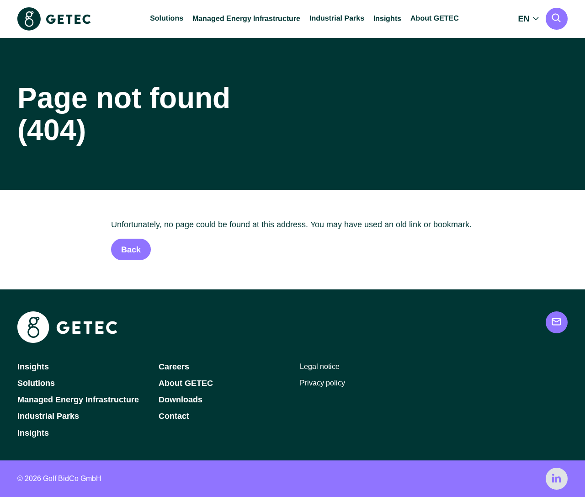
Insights (387, 18)
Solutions (36, 383)
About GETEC (186, 383)
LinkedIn (557, 479)
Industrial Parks (48, 416)
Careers (174, 366)
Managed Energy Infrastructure (246, 18)
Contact (174, 416)
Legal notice (320, 366)
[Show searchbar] (557, 19)
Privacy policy (322, 383)
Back (131, 249)
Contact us (557, 322)
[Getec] (67, 340)
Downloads (180, 399)
